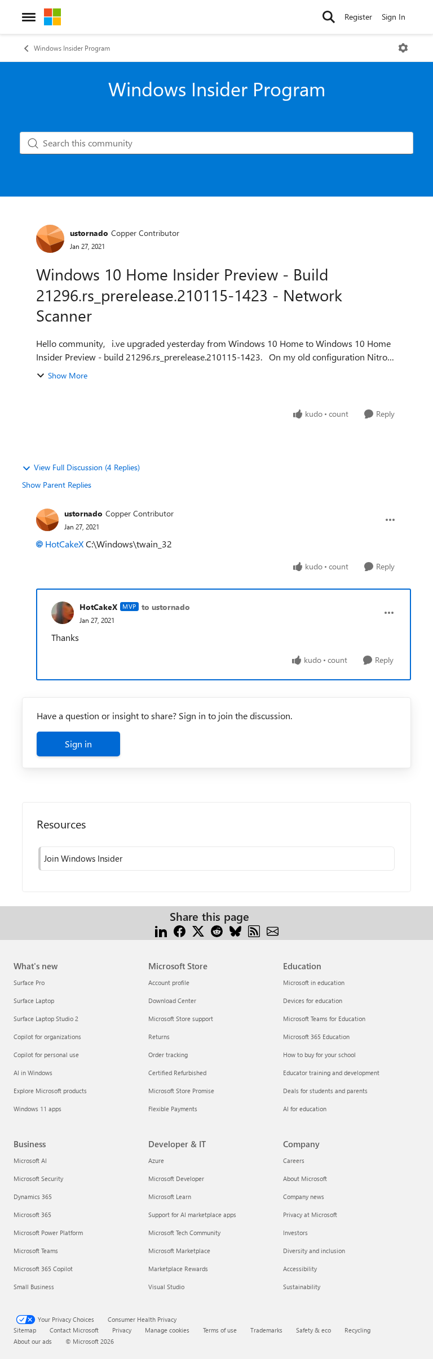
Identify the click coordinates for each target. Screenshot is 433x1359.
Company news (303, 1196)
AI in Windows (33, 1072)
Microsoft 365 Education (316, 1036)
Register (358, 16)
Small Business (34, 1286)
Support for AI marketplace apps (192, 1214)
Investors (295, 1232)
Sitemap (25, 1330)
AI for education (304, 1108)
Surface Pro (29, 982)
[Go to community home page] (52, 16)
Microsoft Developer (176, 1178)
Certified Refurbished (177, 1072)
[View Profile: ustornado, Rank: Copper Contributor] (50, 239)
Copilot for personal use (46, 1054)
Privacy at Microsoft (310, 1214)
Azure (156, 1160)
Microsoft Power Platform (48, 1232)
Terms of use (220, 1330)
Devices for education (312, 1000)
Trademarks (266, 1330)
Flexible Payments (172, 1108)
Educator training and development (331, 1072)
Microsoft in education (313, 982)
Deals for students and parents (325, 1090)
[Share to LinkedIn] (161, 930)
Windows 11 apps (37, 1108)
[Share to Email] (273, 930)
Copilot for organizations (47, 1036)
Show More (67, 375)
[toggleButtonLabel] (403, 48)
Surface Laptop (34, 1000)
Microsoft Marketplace (179, 1250)
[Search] (328, 17)
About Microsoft (305, 1178)
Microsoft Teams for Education (324, 1018)
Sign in (78, 744)
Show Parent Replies (56, 484)
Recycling (357, 1330)
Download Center (172, 1000)
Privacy (121, 1330)
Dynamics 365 (33, 1196)
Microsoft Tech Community (184, 1232)
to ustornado (166, 606)
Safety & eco (313, 1330)
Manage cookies (167, 1330)
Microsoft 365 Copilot (43, 1268)
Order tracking (168, 1054)
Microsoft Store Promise (181, 1090)
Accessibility (300, 1268)
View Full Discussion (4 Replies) (87, 467)
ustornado (89, 233)
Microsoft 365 (32, 1214)
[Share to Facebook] (179, 930)
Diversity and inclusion (314, 1250)
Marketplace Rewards (178, 1268)
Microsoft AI (30, 1160)
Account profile (168, 982)
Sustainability (301, 1286)
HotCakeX (64, 544)
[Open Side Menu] (28, 16)
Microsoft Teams (36, 1250)
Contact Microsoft (74, 1330)
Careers (293, 1160)
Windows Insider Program (72, 47)
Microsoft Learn (169, 1196)
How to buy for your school (319, 1054)
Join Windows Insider (83, 858)
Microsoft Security (38, 1178)
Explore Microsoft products (50, 1090)
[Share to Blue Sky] (235, 930)
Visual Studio (166, 1286)
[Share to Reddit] (217, 930)
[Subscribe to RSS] (254, 930)
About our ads (33, 1341)
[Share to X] (198, 930)
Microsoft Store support (180, 1018)
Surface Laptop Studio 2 (46, 1018)
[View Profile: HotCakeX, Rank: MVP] (62, 612)
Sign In (393, 16)
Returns (159, 1036)
